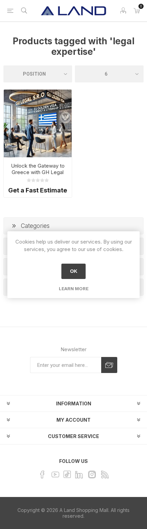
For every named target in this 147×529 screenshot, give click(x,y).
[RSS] (104, 474)
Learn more (74, 288)
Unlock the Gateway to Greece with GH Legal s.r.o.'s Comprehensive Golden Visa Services (38, 175)
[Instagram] (91, 474)
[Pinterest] (67, 474)
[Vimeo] (79, 474)
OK (73, 271)
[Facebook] (42, 474)
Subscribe (109, 365)
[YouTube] (55, 474)
